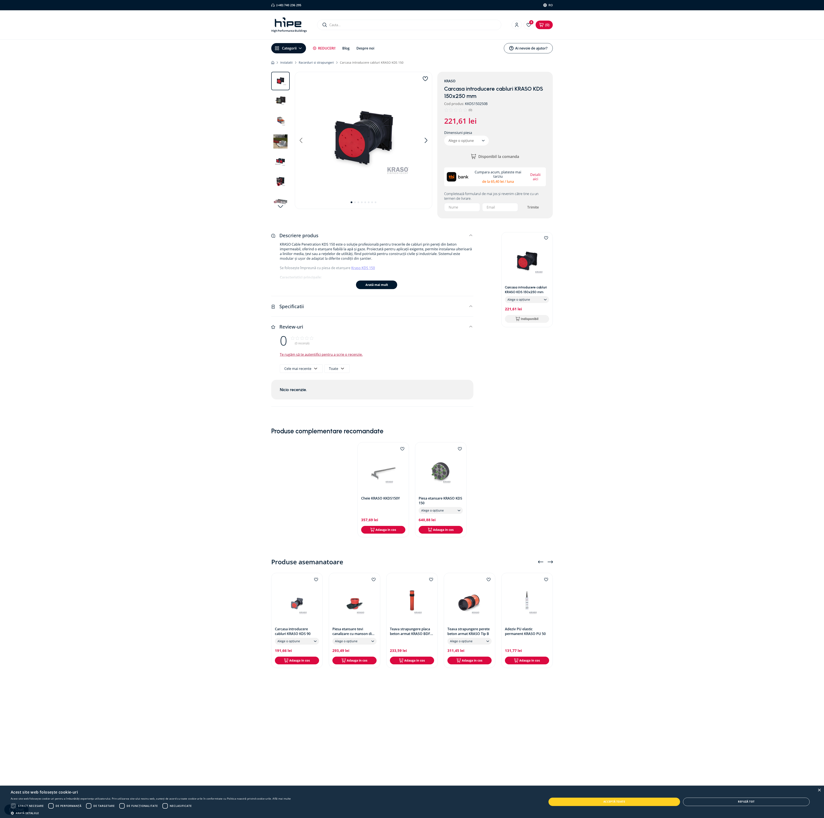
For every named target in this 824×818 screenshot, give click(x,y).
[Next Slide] (550, 561)
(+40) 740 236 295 (288, 5)
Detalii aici (535, 177)
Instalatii (286, 62)
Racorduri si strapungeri (316, 62)
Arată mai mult (376, 285)
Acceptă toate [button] (614, 801)
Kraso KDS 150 (363, 268)
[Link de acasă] (272, 62)
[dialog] (412, 802)
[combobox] (409, 25)
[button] (363, 140)
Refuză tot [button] (746, 801)
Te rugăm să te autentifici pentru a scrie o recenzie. (321, 354)
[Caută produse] (325, 25)
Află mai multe (282, 798)
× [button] (819, 790)
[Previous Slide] (540, 561)
